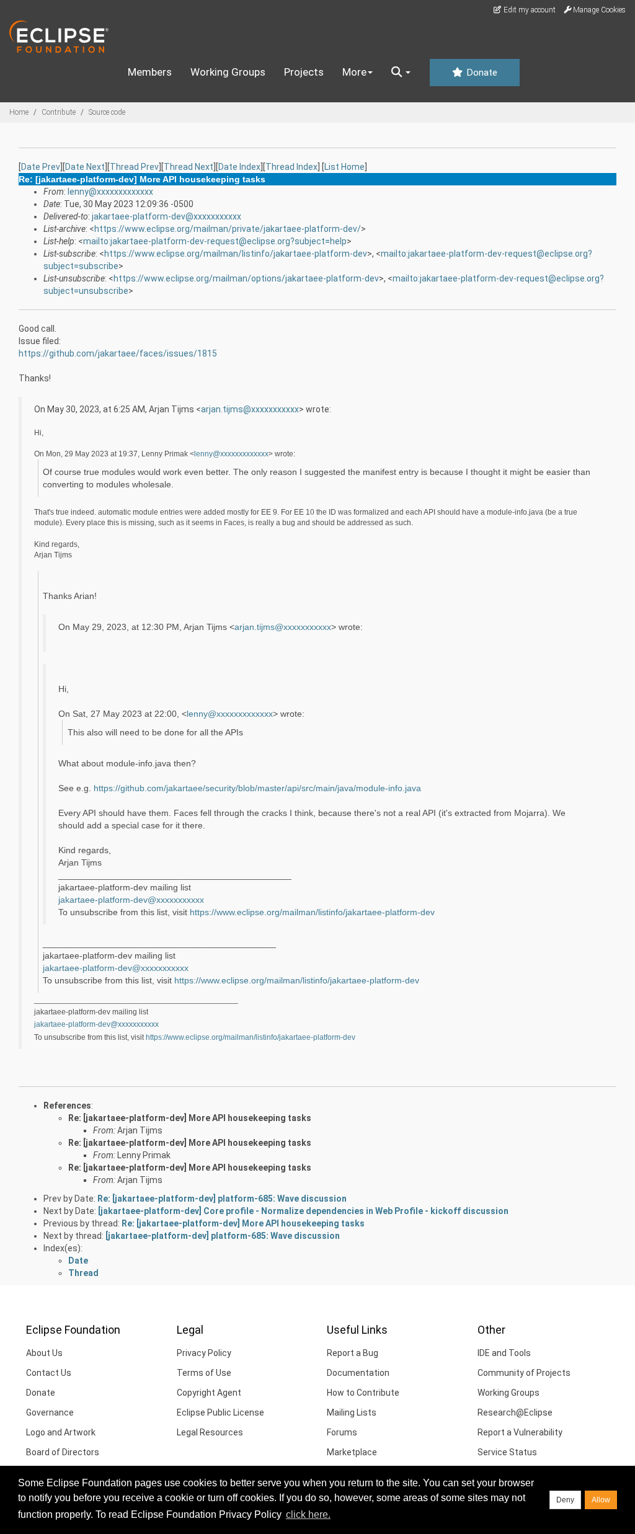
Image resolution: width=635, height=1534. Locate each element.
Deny (565, 1500)
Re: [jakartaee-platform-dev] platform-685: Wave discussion (222, 1199)
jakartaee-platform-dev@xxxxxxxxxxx (166, 216)
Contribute (59, 112)
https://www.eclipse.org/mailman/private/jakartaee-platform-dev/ (227, 229)
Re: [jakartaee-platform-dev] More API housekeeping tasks (189, 1118)
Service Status (507, 1452)
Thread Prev (134, 167)
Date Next (85, 167)
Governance (50, 1412)
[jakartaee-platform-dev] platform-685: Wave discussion (222, 1236)
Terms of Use (204, 1373)
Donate (480, 72)
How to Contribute (363, 1393)
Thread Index (291, 167)
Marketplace (352, 1452)
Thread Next (188, 167)
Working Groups (227, 72)
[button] (401, 72)
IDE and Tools (504, 1353)
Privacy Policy (204, 1353)
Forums (342, 1432)
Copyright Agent (209, 1393)
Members (150, 72)
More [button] (354, 72)
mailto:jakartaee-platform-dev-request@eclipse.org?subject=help (215, 241)
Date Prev (40, 167)
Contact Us (48, 1373)
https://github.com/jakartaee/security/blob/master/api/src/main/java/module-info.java (257, 788)
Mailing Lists (351, 1412)
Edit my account (529, 10)
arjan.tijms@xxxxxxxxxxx (250, 409)
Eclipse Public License (220, 1412)
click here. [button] (308, 1514)
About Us (44, 1353)
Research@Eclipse (515, 1412)
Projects (304, 72)
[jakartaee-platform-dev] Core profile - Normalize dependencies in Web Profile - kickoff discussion (303, 1211)
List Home (344, 167)
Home (19, 112)
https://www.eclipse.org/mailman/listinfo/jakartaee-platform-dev (235, 254)
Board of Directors (62, 1452)
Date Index (239, 167)
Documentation (358, 1373)
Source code (107, 112)
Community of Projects (524, 1373)
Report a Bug (352, 1353)
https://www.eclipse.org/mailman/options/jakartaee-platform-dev (246, 278)
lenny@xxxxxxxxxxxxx (110, 192)
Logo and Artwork (60, 1432)
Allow (601, 1500)
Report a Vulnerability (519, 1432)
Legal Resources (210, 1432)
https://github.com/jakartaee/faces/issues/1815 (118, 353)
